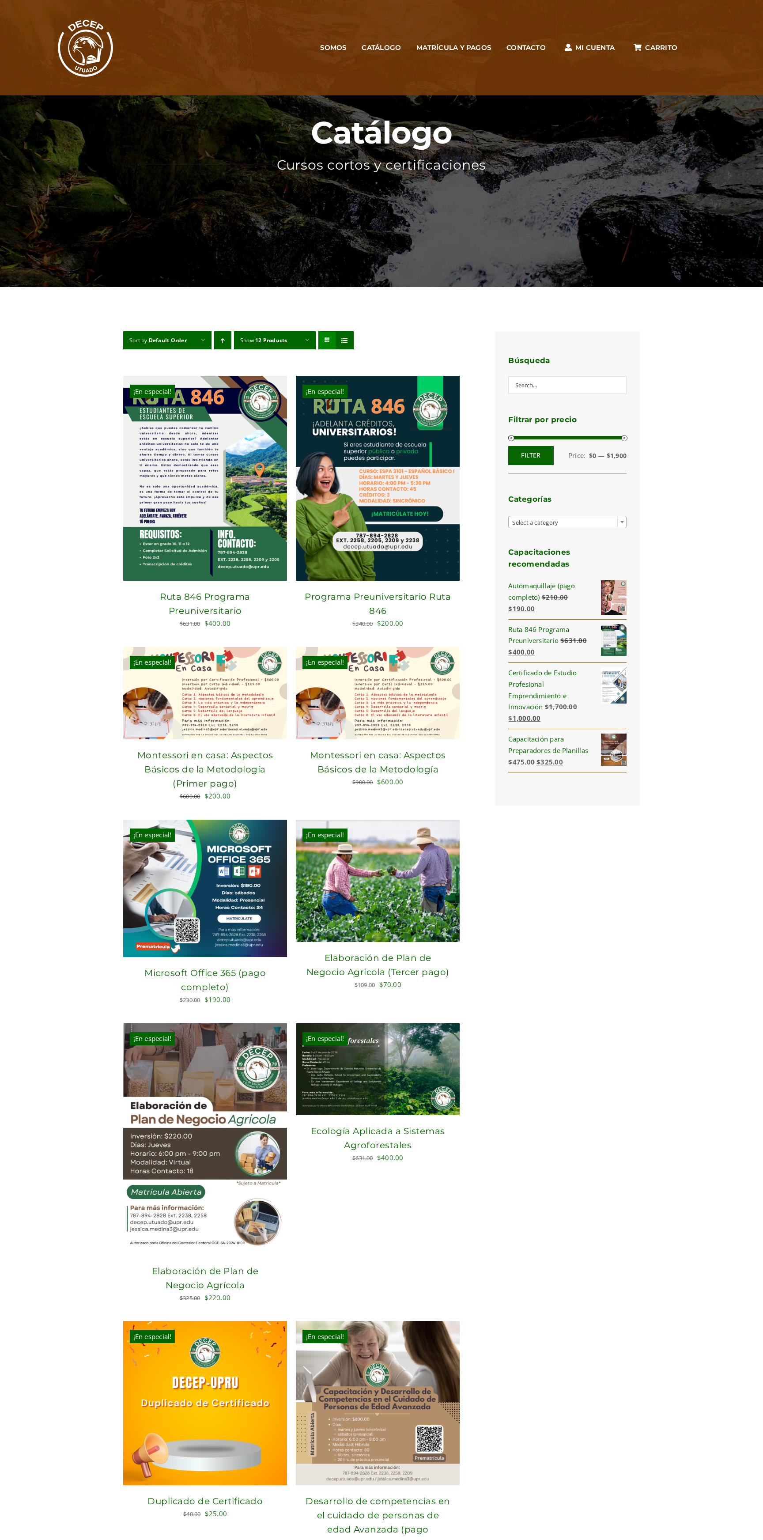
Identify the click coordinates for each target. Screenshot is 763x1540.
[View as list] (344, 340)
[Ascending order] (222, 340)
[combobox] (567, 522)
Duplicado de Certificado (205, 1501)
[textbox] (567, 522)
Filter (530, 455)
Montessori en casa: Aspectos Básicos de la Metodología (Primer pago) (205, 769)
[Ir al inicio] (85, 48)
